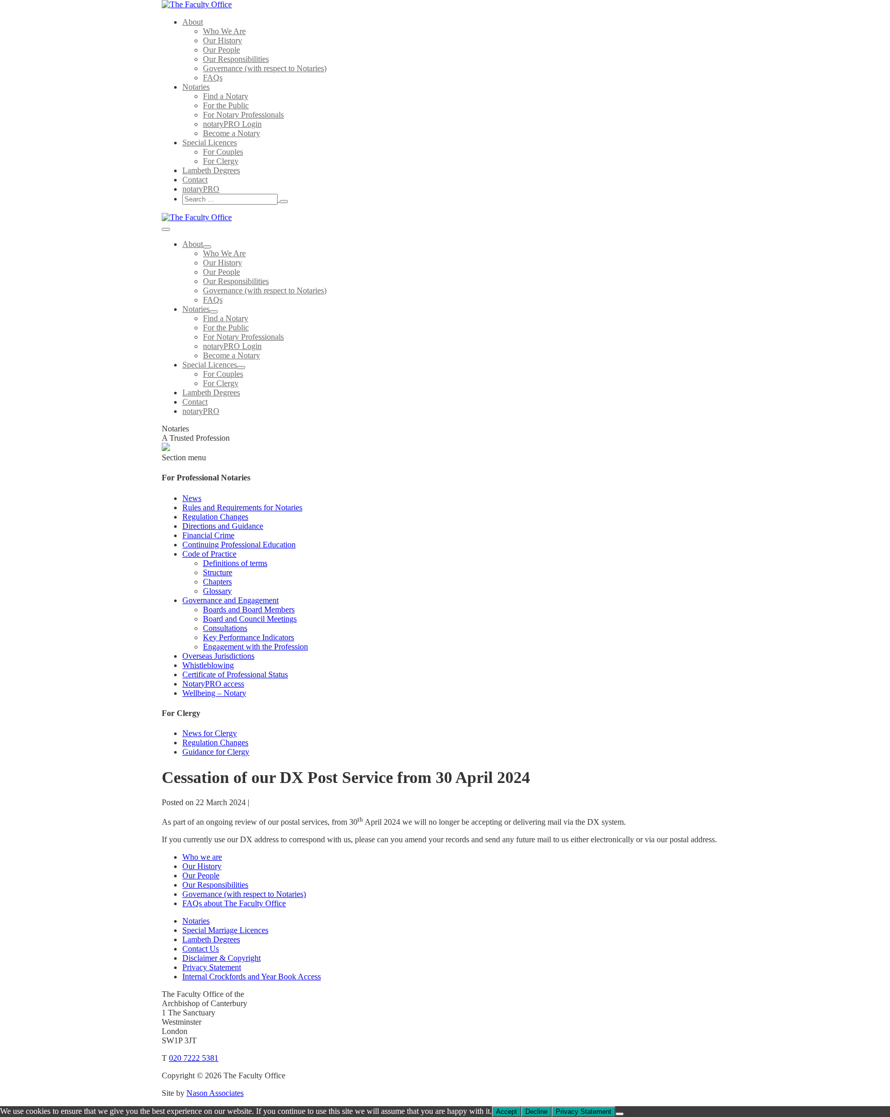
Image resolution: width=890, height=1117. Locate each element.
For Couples (223, 151)
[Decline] (619, 1113)
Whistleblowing (208, 665)
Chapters (217, 581)
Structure (217, 572)
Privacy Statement (211, 967)
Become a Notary (231, 133)
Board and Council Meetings (250, 618)
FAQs (212, 77)
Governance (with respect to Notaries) (265, 68)
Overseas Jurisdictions (218, 656)
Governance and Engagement (230, 600)
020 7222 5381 (193, 1058)
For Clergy (220, 161)
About (192, 22)
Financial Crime (208, 535)
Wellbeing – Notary (214, 693)
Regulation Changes (215, 516)
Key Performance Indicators (248, 637)
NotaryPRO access (213, 683)
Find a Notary (225, 96)
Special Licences (209, 142)
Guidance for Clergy (215, 751)
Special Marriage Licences (225, 930)
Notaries (196, 86)
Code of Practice (209, 553)
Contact (195, 179)
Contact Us (200, 948)
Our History (222, 40)
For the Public (226, 105)
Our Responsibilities (236, 59)
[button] (342, 199)
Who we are (202, 857)
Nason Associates (215, 1093)
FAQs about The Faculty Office (234, 903)
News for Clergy (209, 733)
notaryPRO (200, 189)
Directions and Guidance (222, 526)
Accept (506, 1111)
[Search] (284, 201)
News (191, 498)
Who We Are (224, 31)
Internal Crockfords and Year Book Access (251, 976)
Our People (221, 49)
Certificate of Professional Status (235, 674)
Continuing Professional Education (239, 544)
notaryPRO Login (232, 124)
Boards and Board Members (249, 609)
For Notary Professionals (243, 114)
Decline (536, 1111)
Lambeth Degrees (211, 170)
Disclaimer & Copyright (221, 958)
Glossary (217, 591)
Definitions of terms (235, 563)
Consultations (225, 628)
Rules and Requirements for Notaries (242, 507)
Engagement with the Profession (255, 646)
